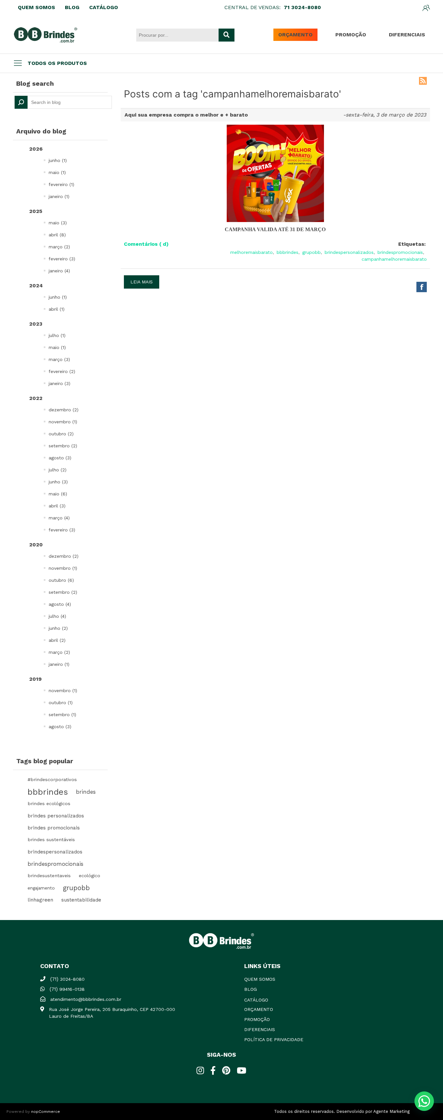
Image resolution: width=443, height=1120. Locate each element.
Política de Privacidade (273, 1039)
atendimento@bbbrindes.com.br (85, 999)
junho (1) (58, 160)
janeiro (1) (59, 196)
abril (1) (57, 309)
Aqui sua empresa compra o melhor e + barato (186, 115)
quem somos (259, 979)
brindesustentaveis (49, 875)
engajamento (41, 887)
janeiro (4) (59, 270)
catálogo (256, 999)
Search (21, 102)
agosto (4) (60, 604)
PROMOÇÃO (350, 34)
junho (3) (58, 481)
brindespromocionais (55, 864)
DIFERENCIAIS (407, 34)
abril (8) (57, 234)
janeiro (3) (59, 383)
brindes (86, 792)
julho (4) (57, 616)
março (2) (59, 246)
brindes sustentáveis (51, 839)
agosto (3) (60, 457)
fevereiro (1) (61, 184)
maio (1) (57, 172)
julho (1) (57, 335)
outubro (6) (61, 580)
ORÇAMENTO (295, 34)
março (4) (59, 517)
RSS (423, 81)
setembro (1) (62, 714)
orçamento (258, 1009)
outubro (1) (61, 702)
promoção (257, 1019)
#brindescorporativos (52, 779)
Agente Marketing (391, 1111)
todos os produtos (57, 63)
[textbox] (63, 102)
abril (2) (57, 640)
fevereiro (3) (62, 258)
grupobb (76, 888)
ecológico (89, 875)
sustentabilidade (81, 900)
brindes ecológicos (49, 803)
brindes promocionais (54, 828)
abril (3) (57, 505)
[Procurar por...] (226, 35)
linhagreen (40, 900)
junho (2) (58, 628)
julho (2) (57, 469)
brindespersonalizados (55, 852)
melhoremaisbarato (251, 252)
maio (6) (58, 493)
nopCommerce (45, 1111)
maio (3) (58, 222)
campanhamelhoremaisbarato (394, 259)
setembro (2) (63, 445)
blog (250, 989)
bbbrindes (48, 792)
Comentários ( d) (146, 244)
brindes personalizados (56, 816)
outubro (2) (61, 433)
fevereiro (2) (62, 371)
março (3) (59, 359)
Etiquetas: (412, 244)
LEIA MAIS (141, 281)
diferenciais (259, 1029)
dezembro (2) (63, 409)
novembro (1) (63, 421)
